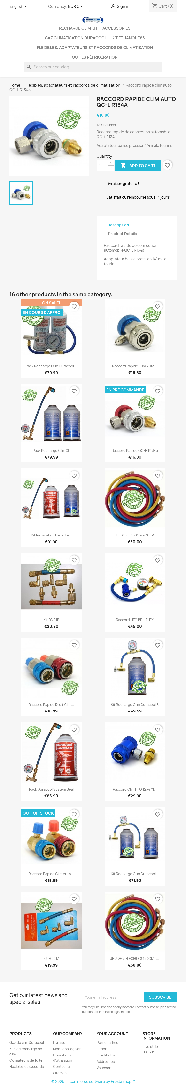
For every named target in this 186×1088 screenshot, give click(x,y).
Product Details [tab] (122, 233)
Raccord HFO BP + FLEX (135, 619)
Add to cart (137, 165)
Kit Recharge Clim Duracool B (135, 704)
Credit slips (106, 1055)
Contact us (62, 1066)
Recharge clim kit (78, 28)
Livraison (60, 1042)
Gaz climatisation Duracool (76, 37)
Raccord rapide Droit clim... (51, 704)
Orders (102, 1049)
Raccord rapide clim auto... (134, 366)
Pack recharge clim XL (51, 450)
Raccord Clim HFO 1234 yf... (135, 789)
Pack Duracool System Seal (51, 789)
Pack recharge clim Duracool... (51, 366)
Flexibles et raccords (26, 1066)
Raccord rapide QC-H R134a (135, 450)
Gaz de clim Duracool (26, 1042)
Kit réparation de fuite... (51, 535)
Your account (112, 1033)
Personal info (107, 1042)
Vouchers (105, 1067)
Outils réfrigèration (95, 57)
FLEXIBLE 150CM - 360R (135, 535)
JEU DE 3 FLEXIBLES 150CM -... (134, 958)
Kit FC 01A (51, 958)
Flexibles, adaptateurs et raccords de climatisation (95, 47)
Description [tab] (118, 225)
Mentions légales (67, 1049)
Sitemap (60, 1073)
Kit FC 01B (51, 619)
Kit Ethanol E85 (128, 37)
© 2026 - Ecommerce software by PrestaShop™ (93, 1081)
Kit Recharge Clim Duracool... (135, 874)
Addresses (106, 1061)
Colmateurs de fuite (26, 1060)
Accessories (116, 28)
